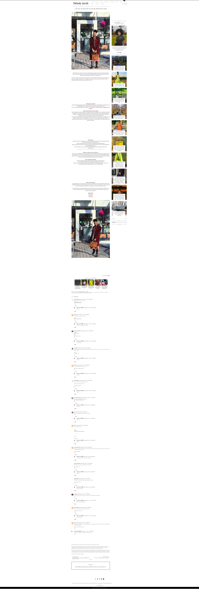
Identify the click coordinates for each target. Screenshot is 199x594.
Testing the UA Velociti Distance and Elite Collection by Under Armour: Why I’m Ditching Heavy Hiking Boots (119, 180)
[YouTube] (120, 52)
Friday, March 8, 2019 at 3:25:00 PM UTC (84, 478)
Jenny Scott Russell (77, 447)
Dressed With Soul (76, 299)
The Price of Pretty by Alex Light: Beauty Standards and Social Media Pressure (105, 287)
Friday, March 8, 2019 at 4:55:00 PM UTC (89, 418)
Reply (75, 311)
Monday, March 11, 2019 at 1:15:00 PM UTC (89, 500)
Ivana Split (75, 493)
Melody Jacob (80, 3)
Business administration (84, 292)
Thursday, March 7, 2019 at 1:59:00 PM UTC (89, 341)
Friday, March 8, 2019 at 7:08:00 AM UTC (82, 425)
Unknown (75, 365)
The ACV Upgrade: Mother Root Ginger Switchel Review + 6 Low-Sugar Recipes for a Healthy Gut (119, 197)
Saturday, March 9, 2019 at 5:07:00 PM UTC (85, 507)
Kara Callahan (76, 507)
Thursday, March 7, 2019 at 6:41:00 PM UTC (86, 380)
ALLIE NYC (76, 347)
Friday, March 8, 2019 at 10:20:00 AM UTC (86, 447)
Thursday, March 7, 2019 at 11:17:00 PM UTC (88, 397)
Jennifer (75, 314)
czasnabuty (106, 292)
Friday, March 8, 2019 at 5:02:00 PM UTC (89, 487)
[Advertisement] (91, 92)
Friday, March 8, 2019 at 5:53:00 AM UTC (81, 411)
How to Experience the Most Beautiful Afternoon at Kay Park (119, 100)
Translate (122, 23)
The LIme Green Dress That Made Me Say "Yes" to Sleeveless (119, 85)
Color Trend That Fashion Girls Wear (79, 431)
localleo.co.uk (78, 451)
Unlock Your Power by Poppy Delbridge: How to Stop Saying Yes (91, 287)
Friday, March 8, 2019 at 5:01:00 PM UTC (89, 456)
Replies (76, 305)
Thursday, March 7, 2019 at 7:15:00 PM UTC (89, 373)
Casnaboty (91, 292)
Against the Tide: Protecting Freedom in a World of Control (119, 213)
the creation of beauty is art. (78, 397)
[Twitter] (119, 52)
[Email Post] (86, 291)
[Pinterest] (117, 52)
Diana (75, 425)
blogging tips (77, 292)
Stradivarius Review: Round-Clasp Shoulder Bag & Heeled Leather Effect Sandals (119, 164)
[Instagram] (118, 52)
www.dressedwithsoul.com (78, 302)
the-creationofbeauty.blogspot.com (79, 399)
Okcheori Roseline (76, 380)
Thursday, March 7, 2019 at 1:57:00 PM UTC (87, 330)
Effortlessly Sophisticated (77, 318)
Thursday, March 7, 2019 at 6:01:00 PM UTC (83, 365)
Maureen (75, 522)
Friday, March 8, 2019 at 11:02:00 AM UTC (86, 463)
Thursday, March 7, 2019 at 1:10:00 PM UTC (83, 314)
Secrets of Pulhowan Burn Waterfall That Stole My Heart (119, 117)
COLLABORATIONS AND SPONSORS (98, 292)
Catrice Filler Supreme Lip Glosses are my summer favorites (98, 287)
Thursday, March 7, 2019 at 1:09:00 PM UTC (89, 307)
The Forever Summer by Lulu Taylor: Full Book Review (84, 287)
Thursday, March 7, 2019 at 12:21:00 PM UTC (86, 299)
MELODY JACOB (79, 307)
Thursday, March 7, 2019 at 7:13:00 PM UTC (89, 358)
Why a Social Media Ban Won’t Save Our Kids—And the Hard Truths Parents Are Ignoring (119, 148)
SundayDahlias (76, 478)
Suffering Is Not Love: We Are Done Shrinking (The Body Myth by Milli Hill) (78, 287)
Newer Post (80, 557)
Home (90, 559)
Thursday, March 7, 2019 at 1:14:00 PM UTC (89, 323)
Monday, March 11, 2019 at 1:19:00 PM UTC (87, 531)
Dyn (74, 411)
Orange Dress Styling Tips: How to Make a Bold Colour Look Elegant (119, 133)
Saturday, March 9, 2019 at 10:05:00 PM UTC (83, 522)
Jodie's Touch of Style (77, 330)
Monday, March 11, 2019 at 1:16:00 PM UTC (89, 515)
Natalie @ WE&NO (77, 463)
